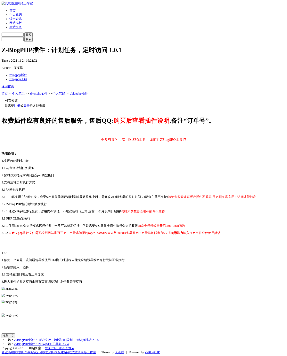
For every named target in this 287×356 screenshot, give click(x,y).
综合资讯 (15, 18)
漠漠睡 (119, 352)
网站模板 (15, 23)
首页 (12, 10)
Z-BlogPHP (152, 352)
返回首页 (8, 86)
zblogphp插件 (18, 75)
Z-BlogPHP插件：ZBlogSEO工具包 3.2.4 (41, 344)
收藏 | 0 (8, 335)
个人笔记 (15, 14)
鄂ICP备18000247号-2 (59, 348)
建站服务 (15, 27)
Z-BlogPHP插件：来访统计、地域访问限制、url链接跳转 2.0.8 (56, 340)
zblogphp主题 (18, 79)
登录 (26, 105)
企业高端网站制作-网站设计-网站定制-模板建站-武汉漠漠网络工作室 (49, 352)
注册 (17, 105)
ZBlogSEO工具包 (173, 140)
